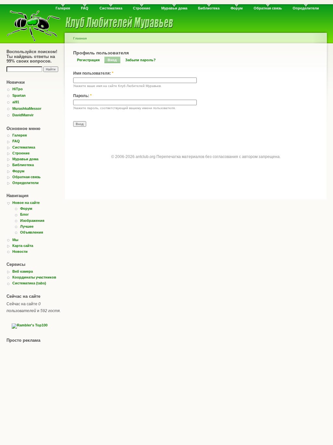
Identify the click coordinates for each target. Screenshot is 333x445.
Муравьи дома (174, 8)
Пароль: (82, 95)
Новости (20, 251)
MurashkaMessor (26, 108)
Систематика (111, 8)
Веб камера (22, 271)
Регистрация (88, 60)
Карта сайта (22, 246)
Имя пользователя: (93, 73)
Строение (141, 8)
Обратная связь (268, 8)
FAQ (84, 8)
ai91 (15, 102)
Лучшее (26, 226)
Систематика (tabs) (29, 283)
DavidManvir (22, 115)
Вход (112, 60)
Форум (237, 8)
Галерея (63, 8)
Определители (306, 8)
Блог (24, 214)
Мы (15, 240)
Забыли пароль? (140, 60)
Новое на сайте (26, 203)
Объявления (31, 232)
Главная (80, 38)
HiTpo (17, 89)
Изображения (32, 221)
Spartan (19, 95)
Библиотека (209, 8)
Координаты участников (34, 277)
